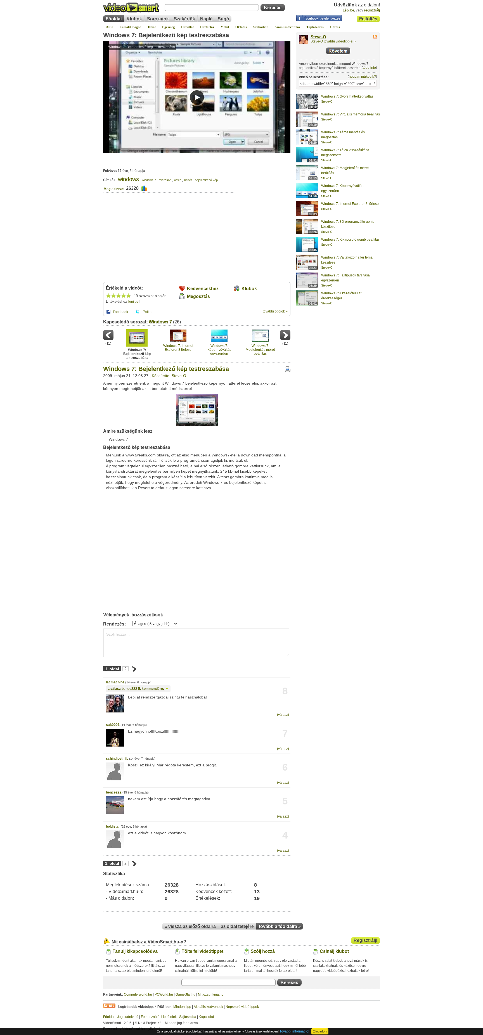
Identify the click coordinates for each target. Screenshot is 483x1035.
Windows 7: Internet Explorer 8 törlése (178, 348)
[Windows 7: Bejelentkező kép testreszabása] (197, 425)
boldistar (113, 826)
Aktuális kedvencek (208, 1007)
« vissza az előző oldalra (190, 926)
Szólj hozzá (263, 951)
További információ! (294, 1031)
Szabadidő (260, 27)
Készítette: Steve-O (169, 375)
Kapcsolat (206, 1017)
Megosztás (198, 296)
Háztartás (207, 27)
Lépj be (348, 10)
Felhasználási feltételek (159, 1017)
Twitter (148, 312)
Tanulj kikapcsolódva (135, 951)
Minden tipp (182, 1007)
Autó (109, 27)
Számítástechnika (287, 27)
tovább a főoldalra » (280, 926)
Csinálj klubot (334, 951)
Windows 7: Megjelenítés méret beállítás (260, 350)
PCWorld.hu (164, 994)
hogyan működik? (362, 77)
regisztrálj (372, 10)
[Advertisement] (262, 177)
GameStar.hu (185, 994)
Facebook (120, 312)
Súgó (223, 18)
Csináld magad (130, 27)
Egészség (168, 27)
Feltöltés (368, 18)
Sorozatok (158, 18)
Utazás (335, 27)
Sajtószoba (187, 1017)
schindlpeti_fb (117, 759)
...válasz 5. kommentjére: (136, 689)
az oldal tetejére (237, 926)
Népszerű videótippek (242, 1007)
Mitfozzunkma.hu (211, 994)
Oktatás (241, 27)
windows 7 (149, 180)
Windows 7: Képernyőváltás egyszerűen (219, 350)
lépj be (133, 302)
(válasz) (283, 715)
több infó (369, 68)
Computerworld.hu (138, 994)
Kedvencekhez (203, 288)
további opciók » (275, 311)
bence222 (114, 792)
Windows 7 (160, 321)
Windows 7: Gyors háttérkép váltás (347, 96)
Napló (206, 18)
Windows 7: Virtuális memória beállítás (350, 114)
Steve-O (318, 37)
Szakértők (184, 18)
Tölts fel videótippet (202, 951)
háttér (188, 180)
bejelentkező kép (206, 180)
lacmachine (115, 682)
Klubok (134, 18)
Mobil (225, 27)
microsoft (165, 180)
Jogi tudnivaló (127, 1017)
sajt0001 (113, 725)
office (177, 180)
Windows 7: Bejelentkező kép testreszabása (166, 35)
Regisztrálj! (365, 940)
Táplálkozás (315, 27)
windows (128, 179)
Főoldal (114, 18)
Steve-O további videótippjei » (333, 41)
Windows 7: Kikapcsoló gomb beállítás (350, 239)
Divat (152, 27)
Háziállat (187, 27)
